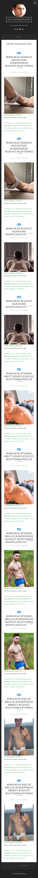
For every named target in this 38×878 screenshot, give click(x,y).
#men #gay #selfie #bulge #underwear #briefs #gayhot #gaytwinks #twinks (19, 703)
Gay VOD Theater (19, 131)
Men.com (29, 128)
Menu (18, 37)
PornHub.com (9, 128)
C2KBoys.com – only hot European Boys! (17, 123)
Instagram (13, 125)
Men (19, 52)
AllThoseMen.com (19, 19)
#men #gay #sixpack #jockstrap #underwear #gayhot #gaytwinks (19, 62)
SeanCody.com (20, 128)
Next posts (23, 865)
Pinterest (28, 125)
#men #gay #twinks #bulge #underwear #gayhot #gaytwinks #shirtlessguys (19, 538)
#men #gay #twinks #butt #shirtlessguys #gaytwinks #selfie (19, 377)
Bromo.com (8, 131)
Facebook (21, 125)
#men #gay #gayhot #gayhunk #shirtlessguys (18, 231)
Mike (26, 72)
